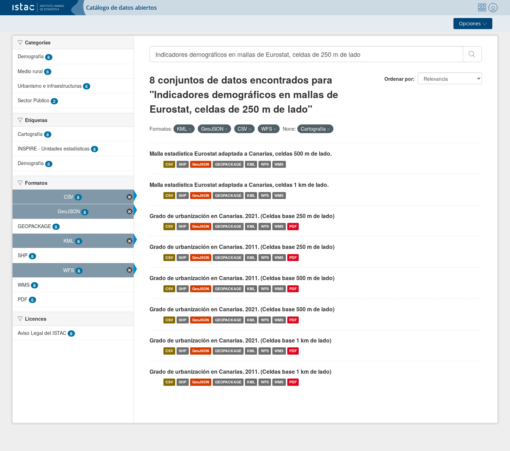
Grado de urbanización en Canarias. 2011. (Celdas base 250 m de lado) (242, 247)
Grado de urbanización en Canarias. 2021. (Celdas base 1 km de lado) (240, 340)
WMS (278, 164)
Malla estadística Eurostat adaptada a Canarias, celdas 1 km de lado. (239, 185)
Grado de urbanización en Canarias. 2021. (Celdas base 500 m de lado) (242, 309)
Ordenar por (398, 78)
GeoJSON (200, 164)
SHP (182, 164)
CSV (169, 164)
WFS (265, 164)
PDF (293, 226)
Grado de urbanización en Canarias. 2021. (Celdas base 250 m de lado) (242, 216)
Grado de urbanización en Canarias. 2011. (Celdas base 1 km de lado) (240, 371)
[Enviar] (472, 54)
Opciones (470, 23)
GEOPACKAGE (228, 164)
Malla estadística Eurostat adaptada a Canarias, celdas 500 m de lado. (241, 153)
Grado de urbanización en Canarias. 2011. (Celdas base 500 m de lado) (242, 278)
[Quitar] (189, 129)
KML (251, 164)
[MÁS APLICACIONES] (481, 7)
